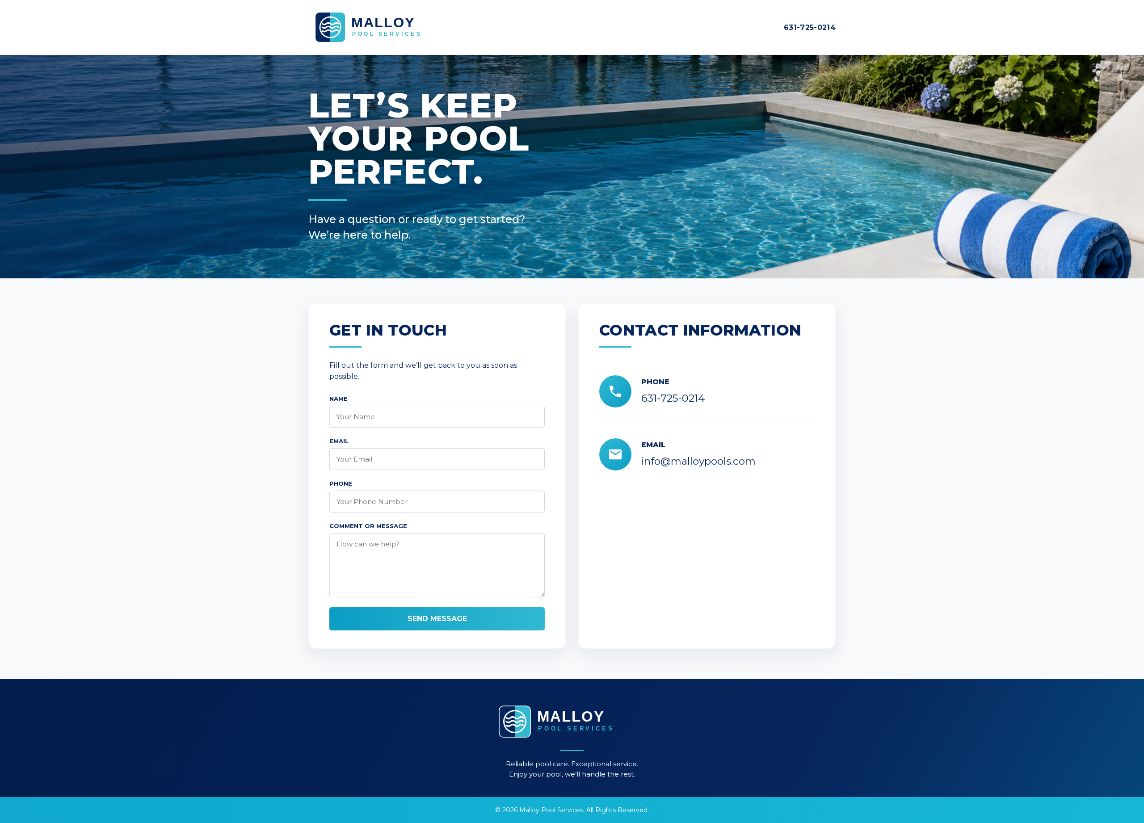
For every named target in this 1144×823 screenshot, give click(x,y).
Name (338, 398)
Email (339, 441)
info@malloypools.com (698, 461)
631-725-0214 (810, 27)
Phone (340, 483)
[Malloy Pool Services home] (384, 27)
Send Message (437, 618)
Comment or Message (368, 525)
